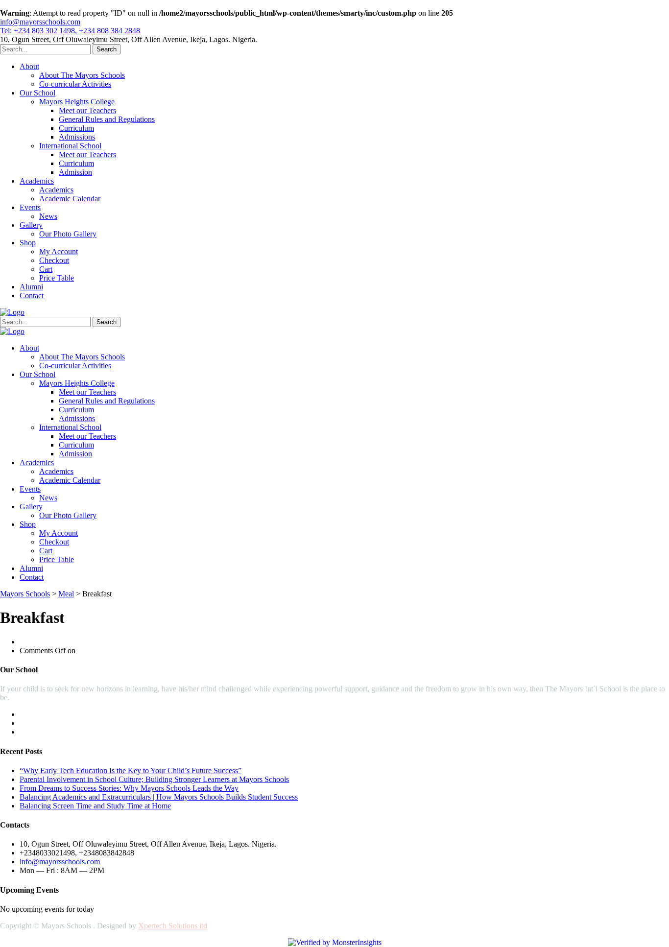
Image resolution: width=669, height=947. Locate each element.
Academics (37, 181)
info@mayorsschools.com (40, 22)
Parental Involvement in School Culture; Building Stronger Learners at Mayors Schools (154, 779)
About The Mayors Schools (82, 75)
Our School (37, 93)
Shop (28, 242)
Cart (45, 269)
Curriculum (76, 128)
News (48, 216)
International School (70, 146)
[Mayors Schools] (12, 312)
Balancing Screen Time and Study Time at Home (95, 806)
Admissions (77, 137)
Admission (75, 172)
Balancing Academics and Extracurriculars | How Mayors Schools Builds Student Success (159, 797)
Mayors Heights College (77, 101)
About (29, 66)
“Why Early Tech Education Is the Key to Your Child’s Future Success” (130, 770)
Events (30, 207)
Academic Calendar (69, 198)
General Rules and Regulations (107, 119)
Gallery (31, 225)
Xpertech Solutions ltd (172, 926)
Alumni (31, 287)
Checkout (54, 260)
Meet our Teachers (87, 110)
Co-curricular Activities (75, 84)
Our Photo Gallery (67, 234)
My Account (58, 251)
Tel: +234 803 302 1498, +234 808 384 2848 (70, 30)
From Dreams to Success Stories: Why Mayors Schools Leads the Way (129, 788)
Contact (32, 295)
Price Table (56, 278)
